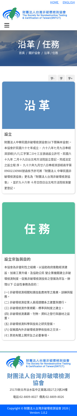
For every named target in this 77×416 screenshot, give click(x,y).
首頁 (22, 53)
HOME (54, 2)
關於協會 (34, 53)
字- (52, 78)
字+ (70, 78)
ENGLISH (69, 2)
